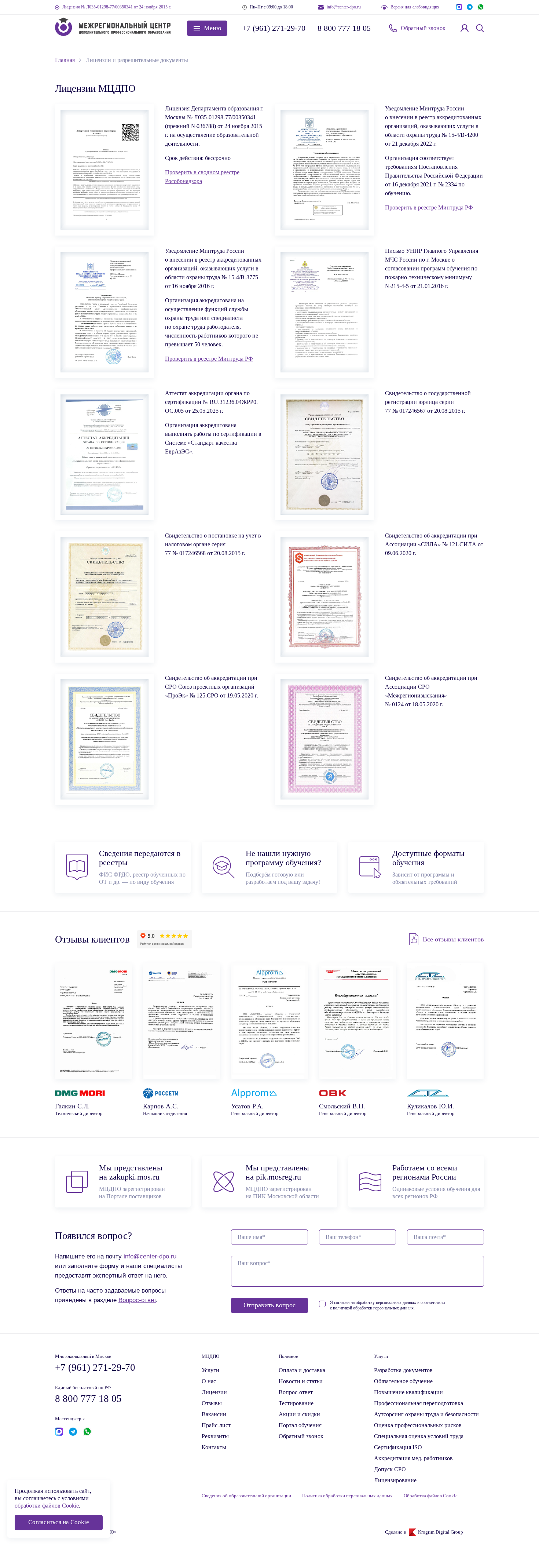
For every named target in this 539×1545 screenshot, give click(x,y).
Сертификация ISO (398, 1447)
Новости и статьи (301, 1381)
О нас (209, 1381)
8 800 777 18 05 (344, 28)
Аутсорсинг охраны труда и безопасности (426, 1414)
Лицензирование (395, 1480)
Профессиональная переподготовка (418, 1403)
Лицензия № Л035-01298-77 (116, 7)
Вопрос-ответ (137, 1300)
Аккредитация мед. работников (413, 1458)
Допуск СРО (390, 1469)
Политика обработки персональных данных (347, 1495)
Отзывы (212, 1403)
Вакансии (214, 1414)
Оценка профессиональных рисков (418, 1425)
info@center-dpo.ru (344, 7)
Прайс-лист (216, 1425)
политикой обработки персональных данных (373, 1308)
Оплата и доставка (302, 1370)
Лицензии (214, 1392)
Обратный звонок (423, 28)
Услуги (210, 1370)
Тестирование (296, 1403)
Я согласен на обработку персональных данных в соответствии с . (387, 1305)
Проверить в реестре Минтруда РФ (429, 207)
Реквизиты (215, 1436)
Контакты (214, 1447)
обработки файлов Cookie (47, 1505)
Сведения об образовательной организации (246, 1495)
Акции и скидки (299, 1414)
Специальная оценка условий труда (418, 1436)
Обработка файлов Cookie (431, 1495)
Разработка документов (403, 1370)
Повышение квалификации (408, 1392)
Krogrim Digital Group (440, 1532)
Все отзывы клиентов (453, 939)
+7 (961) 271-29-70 (273, 28)
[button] (207, 28)
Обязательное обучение (403, 1381)
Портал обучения (300, 1425)
